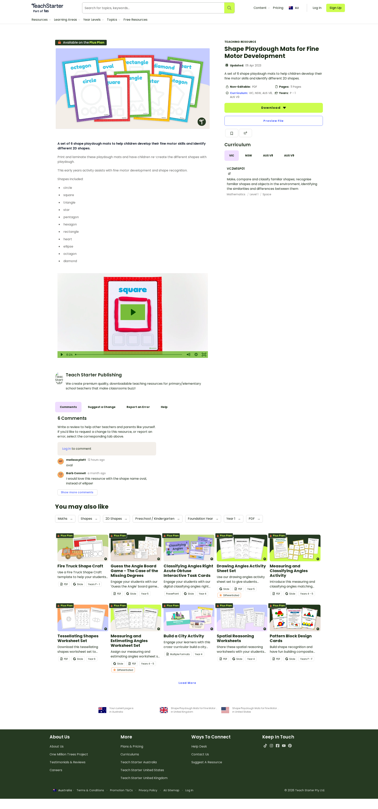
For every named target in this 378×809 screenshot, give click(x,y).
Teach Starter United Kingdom (144, 778)
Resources (40, 19)
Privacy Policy (148, 790)
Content (260, 8)
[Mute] (188, 354)
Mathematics (236, 194)
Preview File (273, 121)
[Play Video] (61, 354)
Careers (56, 770)
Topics (112, 19)
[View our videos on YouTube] (284, 746)
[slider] (129, 354)
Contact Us (200, 754)
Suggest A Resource (206, 762)
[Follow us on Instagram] (271, 746)
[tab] (231, 155)
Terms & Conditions (90, 790)
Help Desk (199, 746)
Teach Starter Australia (138, 762)
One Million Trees (69, 754)
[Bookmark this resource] (231, 133)
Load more (187, 683)
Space (267, 194)
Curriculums (129, 754)
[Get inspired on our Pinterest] (290, 746)
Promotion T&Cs (121, 790)
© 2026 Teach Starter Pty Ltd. (304, 790)
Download (271, 107)
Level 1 (254, 194)
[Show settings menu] (196, 354)
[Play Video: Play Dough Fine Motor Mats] (132, 312)
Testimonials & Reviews (67, 762)
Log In (189, 790)
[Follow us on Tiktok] (265, 746)
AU (297, 8)
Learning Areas (66, 19)
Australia (64, 790)
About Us (57, 746)
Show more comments (77, 492)
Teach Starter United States (142, 770)
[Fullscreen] (204, 354)
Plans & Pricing (131, 746)
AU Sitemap (171, 790)
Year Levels (92, 19)
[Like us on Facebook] (277, 746)
